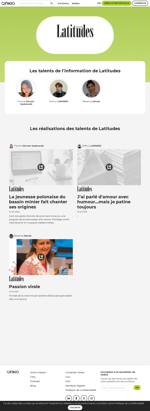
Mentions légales (75, 385)
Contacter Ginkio (74, 372)
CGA (67, 381)
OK (137, 387)
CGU (67, 376)
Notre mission (38, 372)
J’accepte (75, 407)
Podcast (35, 381)
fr (99, 3)
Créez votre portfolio (116, 3)
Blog (33, 385)
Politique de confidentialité (129, 403)
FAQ (32, 376)
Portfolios (63, 3)
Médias (76, 3)
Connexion (140, 3)
